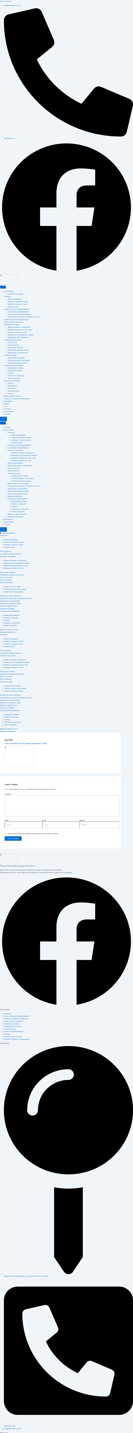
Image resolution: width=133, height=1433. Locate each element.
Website (82, 820)
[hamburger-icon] (3, 287)
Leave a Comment (11, 743)
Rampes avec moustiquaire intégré (24, 455)
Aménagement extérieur (13, 340)
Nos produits (8, 291)
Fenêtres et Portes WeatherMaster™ (17, 309)
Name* (7, 820)
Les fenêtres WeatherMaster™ (18, 448)
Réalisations (8, 401)
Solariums (7, 296)
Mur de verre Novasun (12, 381)
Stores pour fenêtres (15, 463)
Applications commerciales (18, 489)
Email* (44, 820)
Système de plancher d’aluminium (16, 319)
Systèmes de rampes (15, 294)
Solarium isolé (17, 443)
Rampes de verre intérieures (18, 483)
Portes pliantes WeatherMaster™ (19, 445)
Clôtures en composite (20, 509)
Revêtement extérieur (19, 501)
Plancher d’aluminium (15, 517)
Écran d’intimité (13, 471)
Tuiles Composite (18, 512)
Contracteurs (9, 411)
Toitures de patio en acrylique (23, 478)
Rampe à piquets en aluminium (23, 453)
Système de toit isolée (20, 476)
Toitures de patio (10, 355)
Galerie (6, 404)
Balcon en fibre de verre (13, 396)
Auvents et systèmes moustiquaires (17, 399)
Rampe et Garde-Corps (8, 606)
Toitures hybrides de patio (21, 481)
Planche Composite (19, 504)
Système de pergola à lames (18, 491)
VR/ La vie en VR (14, 468)
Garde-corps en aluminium (13, 322)
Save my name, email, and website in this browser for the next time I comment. (33, 833)
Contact (7, 414)
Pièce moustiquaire (19, 435)
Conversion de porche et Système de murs (23, 486)
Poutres (14, 507)
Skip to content (5, 1)
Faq (5, 406)
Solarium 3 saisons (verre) (21, 440)
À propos (7, 409)
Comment (8, 794)
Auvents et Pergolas (15, 496)
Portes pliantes (5, 551)
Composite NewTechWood (13, 365)
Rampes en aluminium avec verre (24, 458)
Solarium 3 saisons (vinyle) (21, 438)
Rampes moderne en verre (21, 461)
